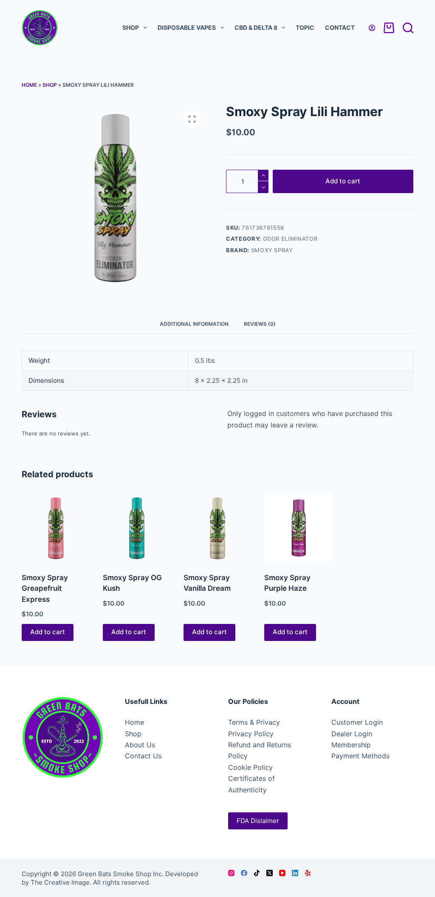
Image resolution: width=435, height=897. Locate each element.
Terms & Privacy (254, 722)
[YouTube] (282, 873)
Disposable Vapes (187, 27)
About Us (140, 744)
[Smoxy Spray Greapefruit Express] (56, 527)
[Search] (408, 28)
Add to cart (342, 181)
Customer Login (357, 722)
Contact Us (143, 756)
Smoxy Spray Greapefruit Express (45, 588)
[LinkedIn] (295, 873)
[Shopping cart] (389, 28)
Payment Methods (360, 756)
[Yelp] (308, 873)
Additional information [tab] (194, 324)
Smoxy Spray (272, 250)
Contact (340, 27)
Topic (305, 27)
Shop (130, 27)
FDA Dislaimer (258, 821)
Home (29, 85)
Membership (351, 744)
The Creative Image (60, 882)
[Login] (372, 28)
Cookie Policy (250, 767)
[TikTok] (257, 873)
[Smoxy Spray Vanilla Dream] (217, 527)
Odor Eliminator (290, 238)
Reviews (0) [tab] (260, 324)
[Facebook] (244, 873)
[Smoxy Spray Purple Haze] (298, 527)
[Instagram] (231, 873)
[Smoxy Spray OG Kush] (137, 527)
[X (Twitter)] (269, 873)
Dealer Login (351, 733)
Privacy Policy (251, 733)
